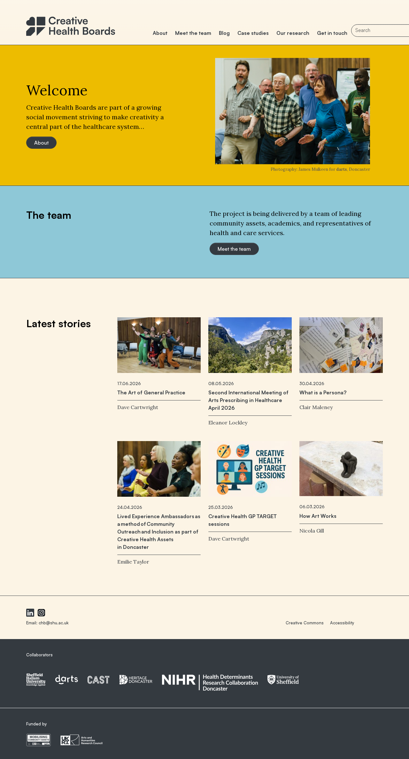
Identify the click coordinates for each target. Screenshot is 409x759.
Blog (224, 33)
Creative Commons (305, 622)
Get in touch (332, 33)
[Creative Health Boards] (70, 22)
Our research (292, 33)
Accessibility (342, 622)
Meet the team (193, 33)
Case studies (253, 33)
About (160, 33)
